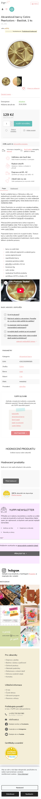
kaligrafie (15, 414)
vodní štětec (9, 229)
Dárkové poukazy (12, 665)
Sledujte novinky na (19, 724)
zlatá (21, 371)
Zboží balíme (28, 149)
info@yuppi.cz (14, 719)
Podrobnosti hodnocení (29, 31)
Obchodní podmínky (13, 668)
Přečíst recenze (16, 495)
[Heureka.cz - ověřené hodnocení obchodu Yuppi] (11, 753)
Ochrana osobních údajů (14, 674)
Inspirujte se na (17, 729)
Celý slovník (19, 433)
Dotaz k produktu (13, 130)
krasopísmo (29, 218)
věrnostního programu (21, 144)
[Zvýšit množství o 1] (12, 122)
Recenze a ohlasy (12, 698)
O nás (8, 690)
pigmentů (4, 201)
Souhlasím (29, 794)
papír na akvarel (17, 423)
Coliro (21, 366)
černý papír (16, 420)
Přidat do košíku (23, 123)
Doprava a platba (12, 660)
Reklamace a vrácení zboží (15, 671)
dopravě (9, 151)
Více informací (23, 774)
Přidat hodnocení (10, 481)
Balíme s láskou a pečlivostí (16, 663)
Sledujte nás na (16, 734)
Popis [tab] (4, 188)
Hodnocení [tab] (14, 188)
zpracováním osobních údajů (28, 545)
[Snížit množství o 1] (12, 125)
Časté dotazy (10, 693)
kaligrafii (20, 218)
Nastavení (19, 788)
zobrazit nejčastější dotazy (25, 341)
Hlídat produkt (31, 130)
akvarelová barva (18, 417)
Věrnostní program (13, 695)
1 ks (20, 376)
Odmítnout (10, 794)
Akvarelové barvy (25, 356)
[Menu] (35, 4)
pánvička (8, 264)
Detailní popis (6, 94)
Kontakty (9, 677)
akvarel (16, 314)
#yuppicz (32, 574)
